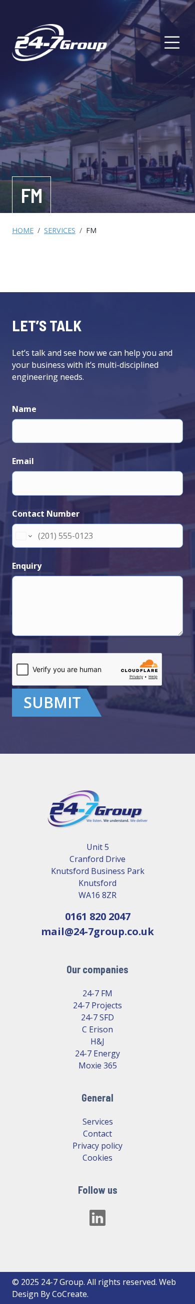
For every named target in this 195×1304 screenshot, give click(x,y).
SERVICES (60, 230)
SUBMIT (52, 702)
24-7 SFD (97, 1017)
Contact (97, 1133)
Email (23, 461)
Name (24, 408)
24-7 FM (97, 993)
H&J (97, 1041)
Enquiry (27, 565)
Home (23, 230)
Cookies (97, 1157)
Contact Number (46, 513)
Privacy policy (97, 1145)
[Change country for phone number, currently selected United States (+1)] (23, 536)
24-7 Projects (97, 1005)
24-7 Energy (97, 1053)
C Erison (97, 1029)
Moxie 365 (97, 1065)
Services (97, 1121)
